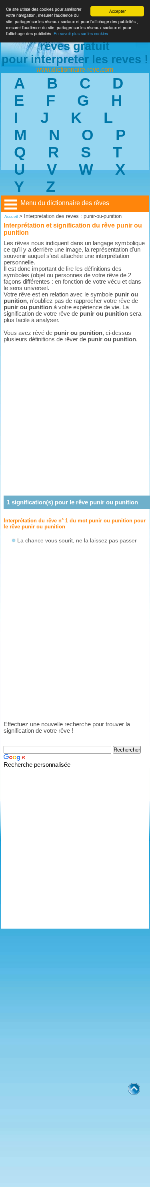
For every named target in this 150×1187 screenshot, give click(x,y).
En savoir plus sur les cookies (81, 33)
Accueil (11, 216)
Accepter (117, 11)
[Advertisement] (75, 419)
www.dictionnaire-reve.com (74, 69)
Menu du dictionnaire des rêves (64, 203)
